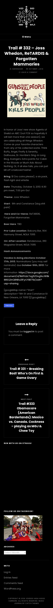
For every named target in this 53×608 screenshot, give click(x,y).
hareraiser (17, 69)
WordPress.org (12, 588)
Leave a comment (29, 72)
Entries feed (10, 577)
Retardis (9, 306)
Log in (7, 572)
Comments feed (13, 583)
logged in (29, 331)
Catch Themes (32, 603)
